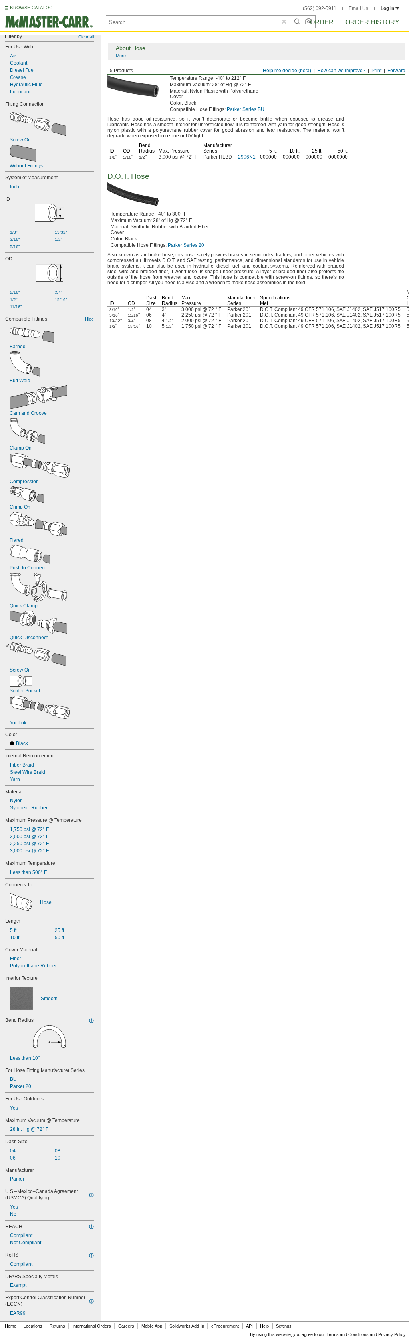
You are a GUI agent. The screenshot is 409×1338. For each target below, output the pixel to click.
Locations (33, 1326)
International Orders (91, 1326)
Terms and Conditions (347, 1334)
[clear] (284, 21)
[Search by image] (308, 22)
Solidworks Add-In (186, 1326)
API (249, 1326)
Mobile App (151, 1326)
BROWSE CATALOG (31, 7)
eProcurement (225, 1326)
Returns (57, 1326)
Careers (126, 1326)
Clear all (86, 36)
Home (10, 1326)
